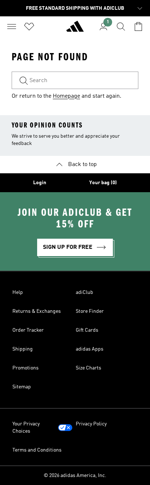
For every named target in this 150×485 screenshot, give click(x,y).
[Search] (121, 26)
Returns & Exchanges (36, 311)
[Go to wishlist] (29, 26)
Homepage (66, 96)
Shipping (22, 349)
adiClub (84, 292)
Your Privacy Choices (26, 427)
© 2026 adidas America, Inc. (75, 475)
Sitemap (21, 386)
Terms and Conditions (37, 450)
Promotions (25, 368)
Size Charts (88, 368)
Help (17, 292)
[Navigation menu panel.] (11, 26)
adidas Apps (89, 349)
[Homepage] (75, 29)
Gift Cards (87, 330)
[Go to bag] (138, 26)
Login (39, 182)
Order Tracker (28, 330)
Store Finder (90, 311)
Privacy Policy (91, 424)
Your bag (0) (103, 182)
